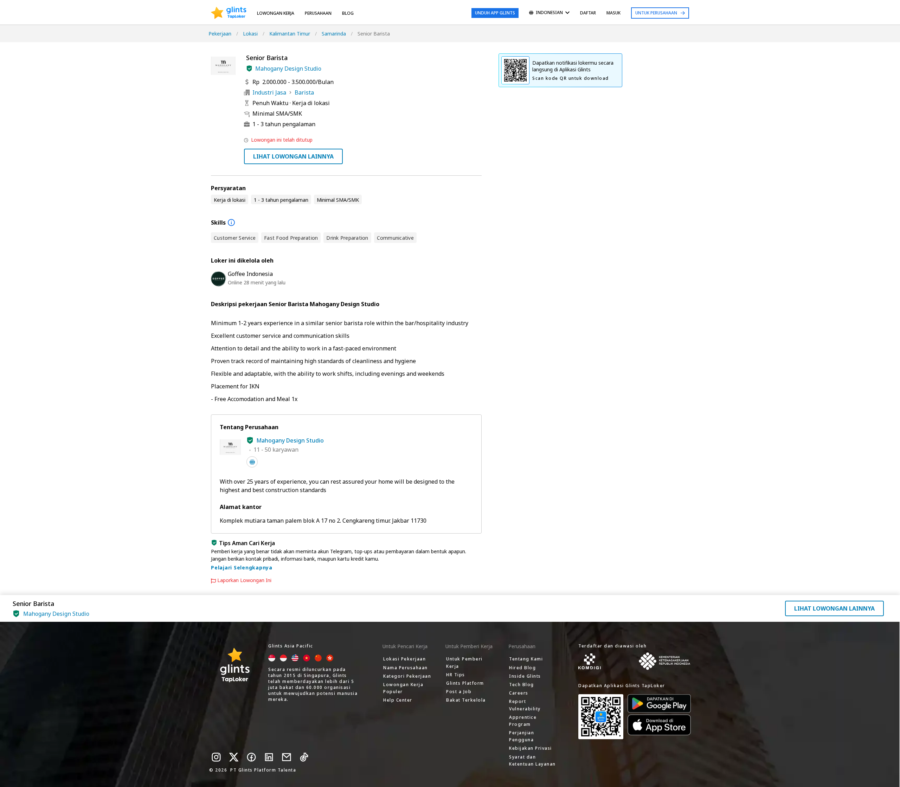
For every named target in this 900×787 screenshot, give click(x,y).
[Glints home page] (228, 13)
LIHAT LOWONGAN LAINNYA (293, 156)
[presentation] (228, 13)
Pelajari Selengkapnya (241, 567)
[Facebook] (251, 757)
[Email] (286, 757)
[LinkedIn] (269, 757)
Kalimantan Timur (289, 33)
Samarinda (334, 33)
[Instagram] (216, 757)
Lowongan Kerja (275, 13)
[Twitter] (234, 757)
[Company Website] (252, 462)
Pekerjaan (219, 33)
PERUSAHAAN (318, 13)
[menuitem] (549, 13)
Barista (304, 92)
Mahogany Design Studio (288, 68)
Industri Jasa (269, 92)
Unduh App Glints (495, 13)
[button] (249, 68)
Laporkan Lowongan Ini (244, 580)
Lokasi (250, 33)
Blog (348, 13)
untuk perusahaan (656, 13)
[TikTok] (304, 757)
